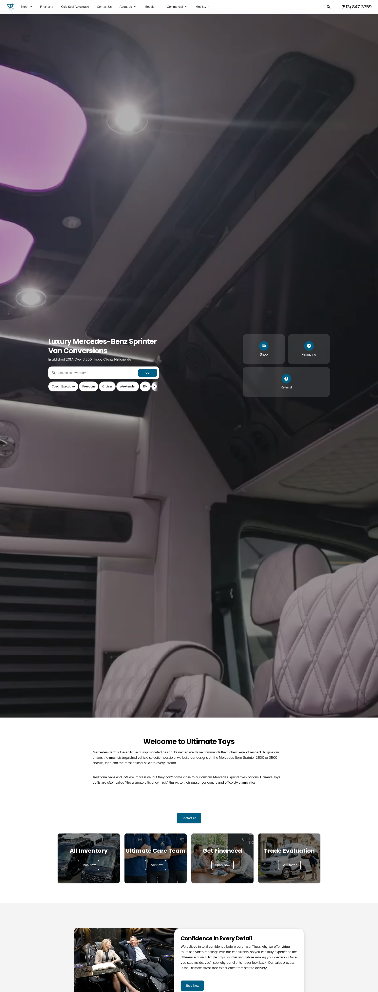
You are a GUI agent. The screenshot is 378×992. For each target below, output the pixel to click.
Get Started (289, 865)
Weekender (128, 386)
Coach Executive (63, 386)
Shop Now (89, 865)
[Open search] (329, 7)
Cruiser (107, 386)
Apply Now (222, 865)
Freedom (88, 386)
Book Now (155, 865)
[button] (154, 386)
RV (145, 386)
